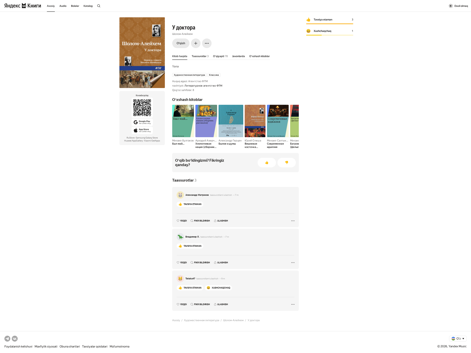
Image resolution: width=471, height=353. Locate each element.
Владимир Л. (192, 237)
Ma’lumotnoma (119, 346)
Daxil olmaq (461, 5)
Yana (175, 66)
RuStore (130, 137)
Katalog (88, 5)
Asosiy (51, 5)
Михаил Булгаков (183, 140)
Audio (62, 5)
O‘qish (181, 43)
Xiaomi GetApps (152, 140)
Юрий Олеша (253, 140)
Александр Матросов (197, 195)
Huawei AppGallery (133, 140)
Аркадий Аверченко (208, 140)
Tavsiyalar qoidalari (94, 346)
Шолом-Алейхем (182, 33)
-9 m (223, 278)
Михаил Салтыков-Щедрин (283, 140)
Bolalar (75, 5)
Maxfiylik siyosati (46, 346)
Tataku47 (190, 278)
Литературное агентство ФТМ (203, 85)
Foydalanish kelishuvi (18, 346)
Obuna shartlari (70, 346)
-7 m (236, 195)
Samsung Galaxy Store (147, 137)
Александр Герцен (230, 140)
